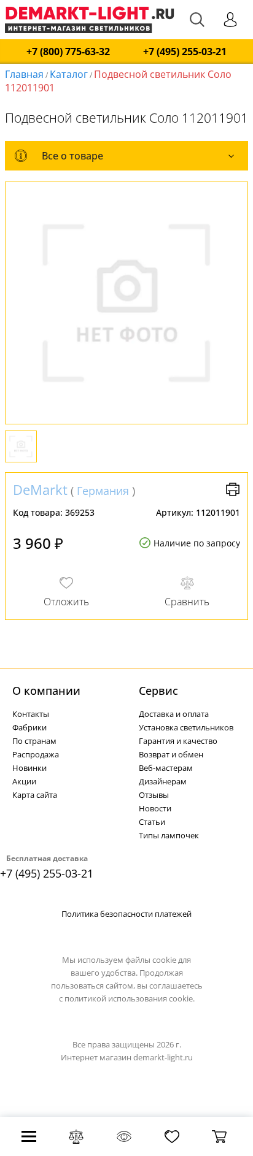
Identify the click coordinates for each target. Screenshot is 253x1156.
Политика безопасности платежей (126, 913)
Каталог (69, 74)
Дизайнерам (163, 781)
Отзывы (154, 794)
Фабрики (29, 727)
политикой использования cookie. (129, 998)
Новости (155, 808)
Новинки (29, 767)
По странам (34, 740)
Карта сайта (34, 794)
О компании (46, 690)
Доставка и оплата (174, 713)
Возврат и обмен (171, 754)
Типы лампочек (169, 835)
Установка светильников (186, 727)
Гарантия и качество (178, 740)
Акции (24, 781)
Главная (24, 74)
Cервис (158, 690)
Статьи (152, 821)
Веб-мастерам (166, 767)
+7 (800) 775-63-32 (68, 51)
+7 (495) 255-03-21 (185, 51)
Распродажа (35, 754)
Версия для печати (232, 489)
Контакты (30, 713)
